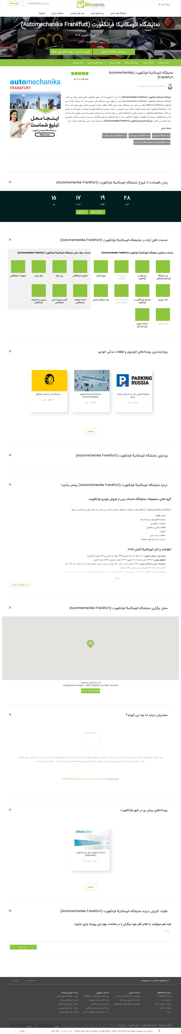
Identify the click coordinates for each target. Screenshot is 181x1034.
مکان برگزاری (78, 62)
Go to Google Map (90, 691)
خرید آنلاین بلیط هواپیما (99, 1000)
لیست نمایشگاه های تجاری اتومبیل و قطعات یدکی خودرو (152, 142)
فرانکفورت (91, 42)
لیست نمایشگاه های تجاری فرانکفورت (114, 135)
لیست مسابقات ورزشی (69, 1000)
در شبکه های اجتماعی (96, 62)
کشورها (42, 13)
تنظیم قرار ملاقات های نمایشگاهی (126, 1003)
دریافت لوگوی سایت (163, 1003)
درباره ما (15, 980)
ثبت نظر (22, 947)
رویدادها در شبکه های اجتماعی (128, 996)
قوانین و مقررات (165, 1025)
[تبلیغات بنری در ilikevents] (35, 123)
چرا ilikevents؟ (164, 996)
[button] (90, 644)
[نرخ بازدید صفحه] (42, 72)
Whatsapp (15, 3)
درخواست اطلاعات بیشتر (114, 51)
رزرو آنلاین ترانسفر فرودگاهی (97, 1007)
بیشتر (90, 431)
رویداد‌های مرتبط (131, 62)
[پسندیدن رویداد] (31, 72)
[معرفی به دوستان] (25, 72)
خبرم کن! (81, 212)
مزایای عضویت (134, 1025)
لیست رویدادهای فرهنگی (68, 1003)
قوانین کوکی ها (66, 1030)
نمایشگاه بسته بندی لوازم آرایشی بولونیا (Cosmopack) (83, 778)
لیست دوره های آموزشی (68, 1007)
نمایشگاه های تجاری (118, 13)
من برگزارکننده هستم (20, 584)
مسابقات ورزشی (57, 13)
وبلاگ (168, 1011)
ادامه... (21, 1031)
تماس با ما (122, 1025)
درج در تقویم (96, 212)
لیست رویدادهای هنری (69, 1011)
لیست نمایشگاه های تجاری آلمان (139, 135)
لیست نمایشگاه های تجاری (161, 135)
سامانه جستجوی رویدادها (130, 1000)
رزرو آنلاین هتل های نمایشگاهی (96, 996)
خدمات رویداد (148, 62)
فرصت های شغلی (149, 1025)
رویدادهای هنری (97, 13)
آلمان (81, 42)
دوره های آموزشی (77, 13)
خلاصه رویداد (163, 62)
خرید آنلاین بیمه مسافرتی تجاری (96, 1011)
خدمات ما (31, 980)
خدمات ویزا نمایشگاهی (100, 1003)
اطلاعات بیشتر (114, 62)
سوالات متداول (165, 1007)
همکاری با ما (166, 1000)
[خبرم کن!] (36, 72)
